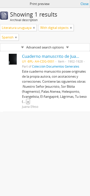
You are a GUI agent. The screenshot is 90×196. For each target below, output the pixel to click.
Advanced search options (45, 47)
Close (84, 4)
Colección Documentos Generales (55, 66)
